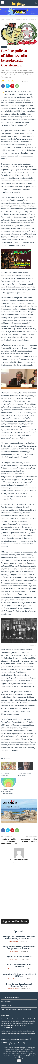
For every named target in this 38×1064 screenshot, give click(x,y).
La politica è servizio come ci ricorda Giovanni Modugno (7, 791)
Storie (7, 19)
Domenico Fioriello (14, 988)
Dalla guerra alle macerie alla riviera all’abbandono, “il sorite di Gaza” (19, 938)
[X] (8, 86)
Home (2, 19)
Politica (12, 19)
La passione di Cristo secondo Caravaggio (29, 840)
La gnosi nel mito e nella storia (19, 956)
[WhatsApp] (17, 86)
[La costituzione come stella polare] (25, 766)
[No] (35, 1055)
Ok (19, 1060)
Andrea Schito (14, 941)
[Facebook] (3, 86)
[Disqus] (19, 891)
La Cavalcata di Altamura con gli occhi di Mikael (19, 975)
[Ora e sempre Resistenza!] (8, 766)
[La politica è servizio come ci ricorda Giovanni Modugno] (8, 782)
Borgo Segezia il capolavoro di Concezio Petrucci (19, 985)
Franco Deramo (12, 969)
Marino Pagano (13, 959)
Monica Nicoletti (13, 979)
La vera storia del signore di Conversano (19, 965)
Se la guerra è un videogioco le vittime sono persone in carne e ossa (19, 947)
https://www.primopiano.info (19, 862)
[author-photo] (19, 853)
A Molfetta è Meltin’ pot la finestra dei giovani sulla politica (9, 841)
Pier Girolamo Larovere (10, 81)
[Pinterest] (12, 86)
